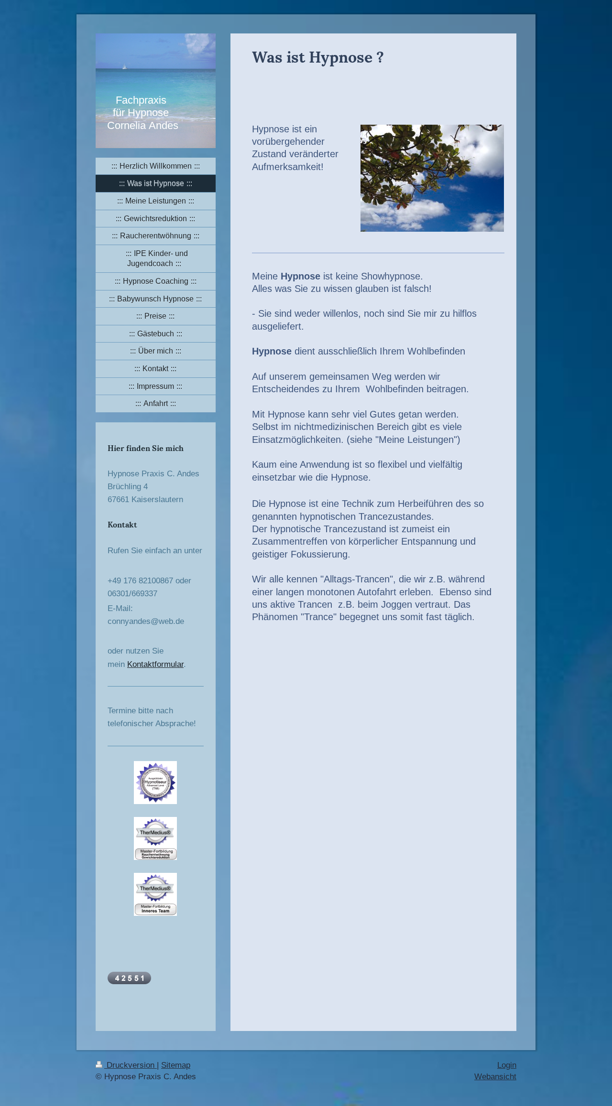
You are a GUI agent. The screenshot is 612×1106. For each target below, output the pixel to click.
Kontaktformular (155, 664)
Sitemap (175, 1065)
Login (506, 1065)
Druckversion (130, 1065)
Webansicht (495, 1076)
